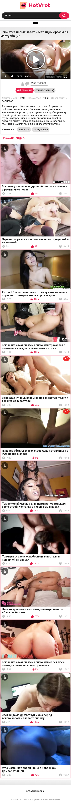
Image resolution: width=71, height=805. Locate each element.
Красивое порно (30, 799)
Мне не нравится (27, 84)
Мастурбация (41, 129)
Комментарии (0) (45, 90)
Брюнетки (24, 129)
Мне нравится (22, 84)
